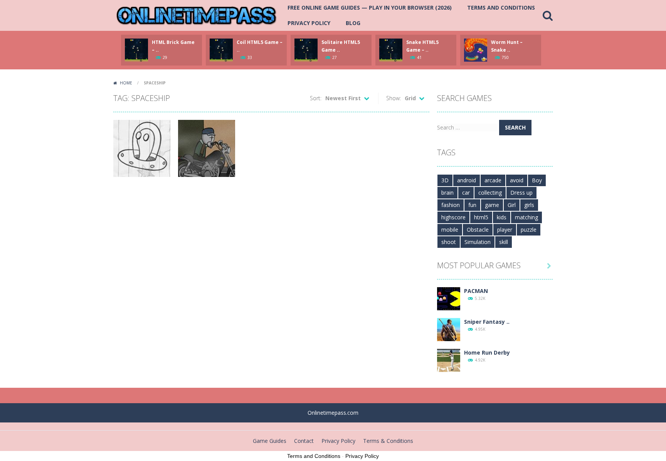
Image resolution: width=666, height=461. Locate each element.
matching (526, 217)
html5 (481, 217)
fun (472, 205)
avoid (516, 180)
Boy (537, 180)
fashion (450, 205)
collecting (490, 192)
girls (529, 205)
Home (126, 83)
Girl (512, 205)
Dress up (521, 192)
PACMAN (476, 290)
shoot (448, 242)
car (466, 192)
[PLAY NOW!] (136, 49)
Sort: (315, 98)
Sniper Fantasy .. (487, 321)
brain (447, 192)
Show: (393, 98)
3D (445, 180)
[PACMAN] (448, 298)
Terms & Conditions (388, 440)
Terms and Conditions (501, 7)
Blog (353, 23)
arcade (492, 180)
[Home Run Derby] (448, 359)
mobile (449, 229)
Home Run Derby (487, 352)
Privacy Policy (309, 23)
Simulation (477, 242)
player (504, 229)
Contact (304, 440)
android (466, 180)
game (492, 205)
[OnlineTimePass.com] (196, 15)
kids (501, 217)
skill (503, 242)
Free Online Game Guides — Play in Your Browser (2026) (370, 7)
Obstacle (478, 229)
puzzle (528, 229)
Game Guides (269, 440)
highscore (453, 217)
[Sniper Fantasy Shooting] (448, 329)
